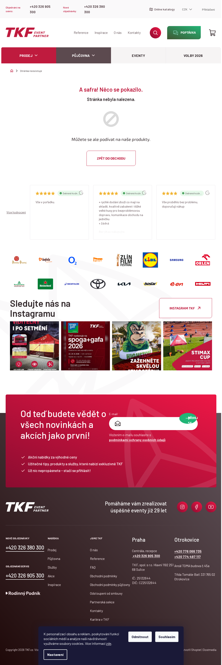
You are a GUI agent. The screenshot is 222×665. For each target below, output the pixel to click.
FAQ (93, 567)
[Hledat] (155, 32)
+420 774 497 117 (187, 557)
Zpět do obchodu (111, 158)
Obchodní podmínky (103, 576)
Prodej (52, 550)
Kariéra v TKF (99, 619)
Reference (81, 33)
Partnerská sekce (102, 602)
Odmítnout (140, 637)
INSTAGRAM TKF (182, 308)
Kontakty (134, 33)
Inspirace (101, 33)
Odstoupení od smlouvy (106, 593)
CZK (185, 9)
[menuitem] (28, 55)
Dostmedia (209, 650)
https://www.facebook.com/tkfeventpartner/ (196, 507)
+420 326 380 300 (94, 9)
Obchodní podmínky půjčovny (110, 585)
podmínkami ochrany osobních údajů (137, 440)
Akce (51, 576)
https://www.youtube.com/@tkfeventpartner (211, 507)
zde (108, 643)
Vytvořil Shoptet (191, 650)
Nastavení (55, 654)
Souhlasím (166, 637)
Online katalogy (164, 9)
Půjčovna (54, 559)
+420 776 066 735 (188, 551)
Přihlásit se (192, 420)
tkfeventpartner (182, 507)
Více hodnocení (16, 212)
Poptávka (188, 32)
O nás (118, 33)
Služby (52, 567)
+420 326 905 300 (40, 9)
